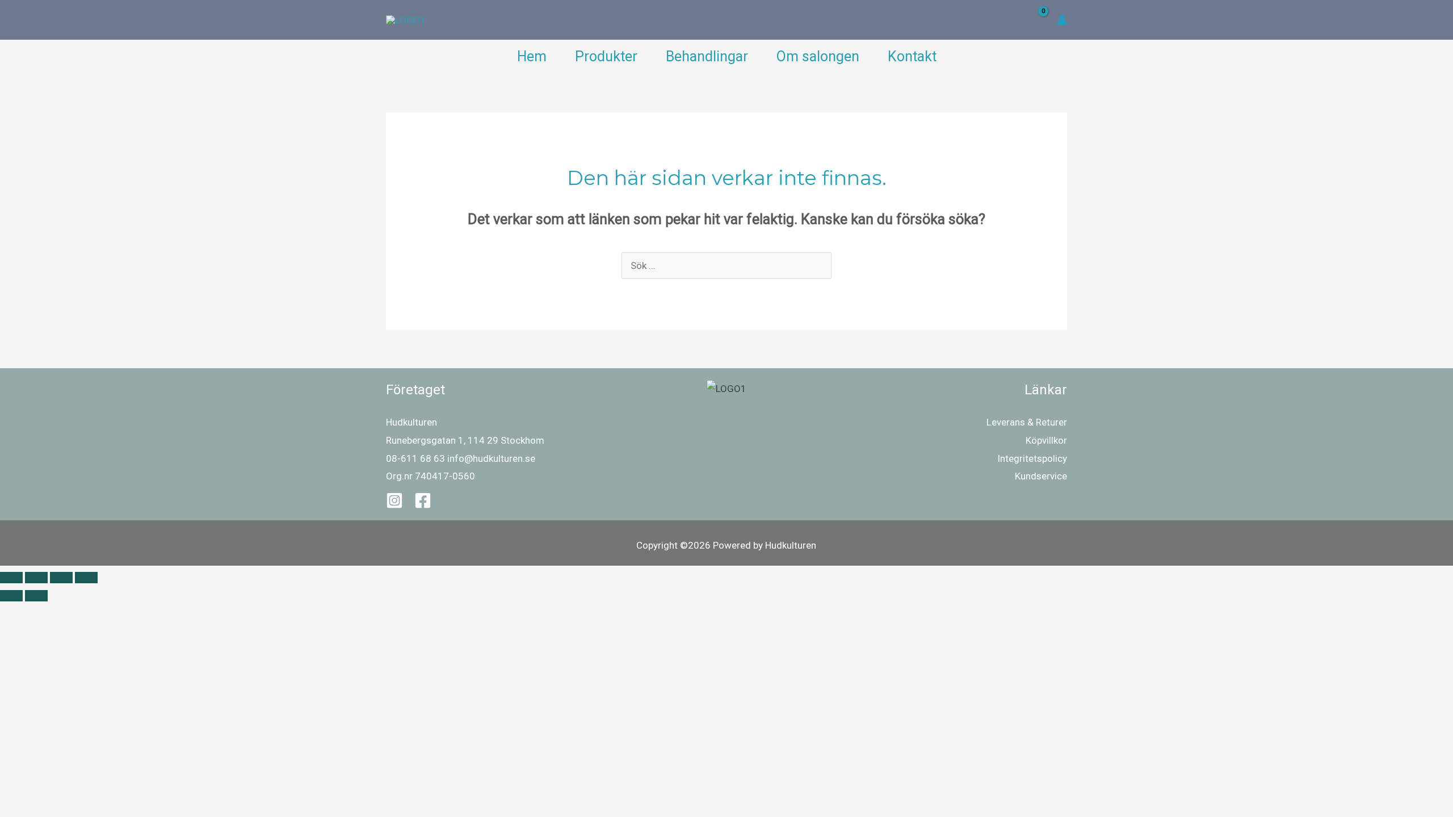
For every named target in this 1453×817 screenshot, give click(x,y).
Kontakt (912, 56)
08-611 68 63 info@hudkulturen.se (460, 458)
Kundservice (1041, 476)
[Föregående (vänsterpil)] (11, 595)
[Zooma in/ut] (11, 577)
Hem (532, 56)
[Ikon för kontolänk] (1062, 20)
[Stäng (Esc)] (86, 577)
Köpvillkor (1046, 440)
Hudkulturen (411, 422)
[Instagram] (394, 500)
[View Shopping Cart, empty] (1035, 20)
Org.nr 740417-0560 (430, 476)
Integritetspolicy (1032, 458)
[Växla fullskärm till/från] (36, 577)
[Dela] (61, 577)
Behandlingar (707, 56)
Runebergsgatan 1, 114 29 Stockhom (465, 440)
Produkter (606, 56)
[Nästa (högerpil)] (36, 595)
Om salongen (817, 56)
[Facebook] (422, 500)
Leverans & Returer (1026, 422)
